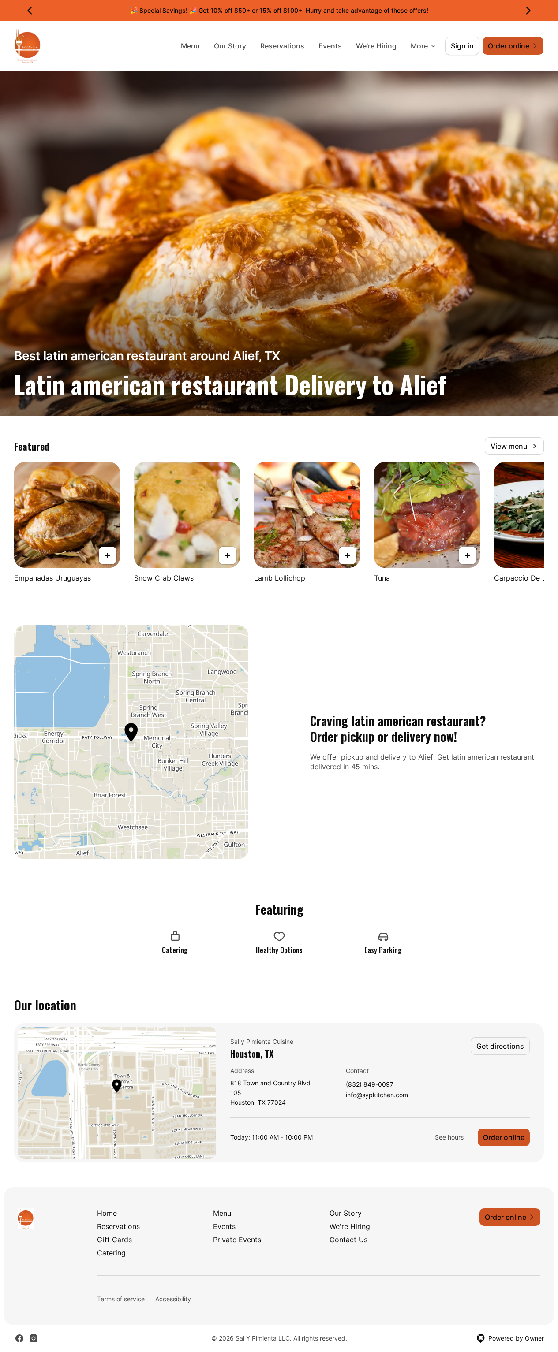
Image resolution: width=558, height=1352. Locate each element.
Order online (503, 1137)
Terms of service (121, 1299)
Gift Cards (114, 1239)
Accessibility (173, 1299)
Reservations (282, 45)
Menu (190, 45)
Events (330, 45)
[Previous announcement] (30, 11)
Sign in (462, 45)
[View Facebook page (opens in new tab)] (19, 1338)
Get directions (500, 1046)
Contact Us (348, 1239)
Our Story (230, 45)
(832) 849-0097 (369, 1084)
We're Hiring (376, 45)
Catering (111, 1252)
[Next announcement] (528, 11)
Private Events (237, 1239)
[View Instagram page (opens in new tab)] (33, 1338)
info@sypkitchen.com (377, 1095)
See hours (449, 1137)
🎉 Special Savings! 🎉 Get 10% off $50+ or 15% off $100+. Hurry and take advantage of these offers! (279, 10)
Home (107, 1213)
